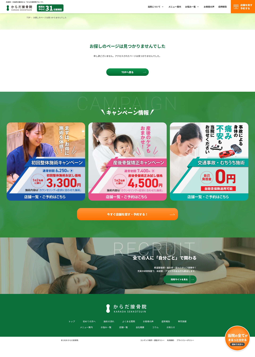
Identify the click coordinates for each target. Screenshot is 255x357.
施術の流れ (109, 321)
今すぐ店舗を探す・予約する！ (127, 214)
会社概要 (140, 327)
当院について (154, 6)
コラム (155, 327)
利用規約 (170, 340)
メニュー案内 (174, 6)
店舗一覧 (123, 327)
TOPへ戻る (127, 72)
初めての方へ (89, 321)
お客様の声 (209, 6)
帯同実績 (182, 321)
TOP (28, 17)
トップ (72, 321)
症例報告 (222, 6)
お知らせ (171, 327)
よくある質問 (128, 321)
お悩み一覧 (190, 6)
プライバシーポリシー (185, 340)
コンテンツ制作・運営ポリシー (152, 340)
